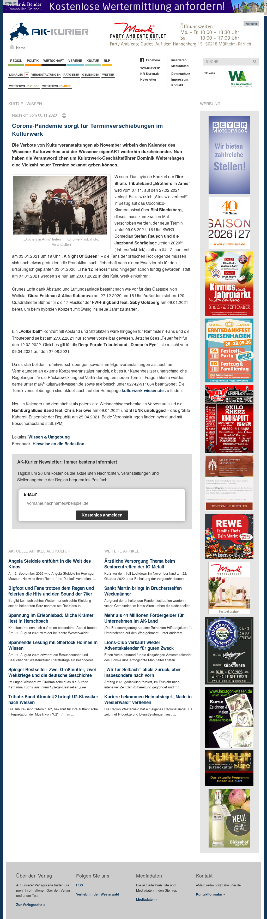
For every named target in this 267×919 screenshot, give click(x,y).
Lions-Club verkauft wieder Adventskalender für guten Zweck (139, 645)
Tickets (209, 73)
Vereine (75, 60)
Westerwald (24, 86)
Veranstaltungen (45, 74)
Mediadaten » (146, 899)
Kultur (93, 60)
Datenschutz (180, 73)
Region (16, 60)
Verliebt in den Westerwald (97, 894)
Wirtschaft (54, 60)
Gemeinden (90, 74)
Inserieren (178, 60)
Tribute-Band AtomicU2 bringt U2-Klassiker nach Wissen (53, 699)
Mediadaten (180, 65)
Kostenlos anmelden (102, 515)
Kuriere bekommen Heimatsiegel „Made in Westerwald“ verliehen (148, 699)
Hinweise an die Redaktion (58, 444)
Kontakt (177, 85)
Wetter (108, 74)
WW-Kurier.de (150, 67)
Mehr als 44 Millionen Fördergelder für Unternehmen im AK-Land (144, 618)
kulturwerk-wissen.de (143, 390)
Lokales (17, 74)
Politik (33, 60)
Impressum (179, 79)
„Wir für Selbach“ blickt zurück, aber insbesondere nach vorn (142, 672)
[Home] (12, 46)
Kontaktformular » (210, 894)
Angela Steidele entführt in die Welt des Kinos (49, 564)
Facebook (153, 60)
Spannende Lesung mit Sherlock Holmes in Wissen (53, 645)
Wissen (34, 103)
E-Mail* (30, 494)
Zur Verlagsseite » (30, 904)
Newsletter (148, 79)
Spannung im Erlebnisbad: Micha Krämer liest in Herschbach (51, 618)
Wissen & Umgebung (49, 437)
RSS (79, 884)
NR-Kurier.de (150, 73)
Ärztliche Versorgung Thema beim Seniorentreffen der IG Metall (139, 564)
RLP (107, 60)
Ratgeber (71, 74)
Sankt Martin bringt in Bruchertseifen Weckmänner (143, 591)
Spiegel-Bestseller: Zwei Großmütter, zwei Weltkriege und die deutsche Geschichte (52, 672)
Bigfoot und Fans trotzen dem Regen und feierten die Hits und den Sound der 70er (51, 591)
